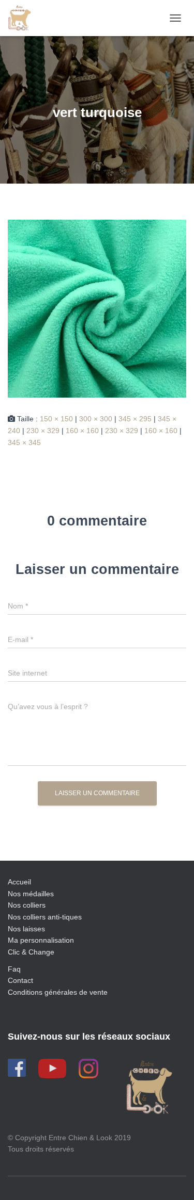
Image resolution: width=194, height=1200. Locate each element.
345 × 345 (24, 442)
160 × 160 (82, 430)
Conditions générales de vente (58, 992)
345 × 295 (135, 419)
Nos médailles (31, 894)
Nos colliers (27, 905)
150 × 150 (56, 419)
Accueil (19, 882)
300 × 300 (95, 419)
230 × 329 (42, 430)
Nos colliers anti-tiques (45, 917)
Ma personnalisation (41, 940)
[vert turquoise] (97, 308)
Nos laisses (26, 929)
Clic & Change (31, 952)
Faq (14, 969)
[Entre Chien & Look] (23, 18)
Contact (20, 980)
